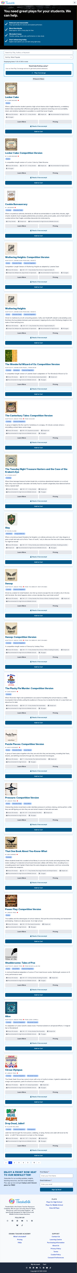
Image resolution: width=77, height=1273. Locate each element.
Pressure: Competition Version (22, 797)
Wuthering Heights (15, 308)
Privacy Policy (56, 1249)
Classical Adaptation (29, 263)
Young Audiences (20, 533)
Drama (8, 103)
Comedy (8, 210)
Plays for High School (54, 1202)
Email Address (46, 1180)
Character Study (18, 210)
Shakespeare (31, 1129)
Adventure (16, 370)
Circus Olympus (13, 1070)
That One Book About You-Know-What (26, 851)
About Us (55, 1246)
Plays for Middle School (54, 1205)
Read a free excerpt (39, 126)
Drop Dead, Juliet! (15, 1123)
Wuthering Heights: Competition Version (27, 257)
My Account (35, 1264)
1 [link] (10, 1162)
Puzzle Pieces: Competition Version (24, 744)
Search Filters (39, 79)
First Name (44, 1172)
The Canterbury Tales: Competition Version (29, 415)
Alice (8, 1016)
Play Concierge (40, 73)
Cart (44, 1264)
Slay (7, 527)
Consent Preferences (56, 1258)
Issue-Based (27, 750)
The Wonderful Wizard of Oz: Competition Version (32, 364)
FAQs (20, 1243)
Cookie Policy (56, 1255)
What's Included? (19, 1236)
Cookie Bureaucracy (16, 204)
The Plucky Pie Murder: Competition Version (29, 688)
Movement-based (33, 1022)
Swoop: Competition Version (20, 637)
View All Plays (54, 1208)
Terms (55, 1252)
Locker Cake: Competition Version (23, 153)
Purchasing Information (55, 1243)
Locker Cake (12, 97)
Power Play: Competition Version (23, 909)
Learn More (21, 122)
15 (34, 1162)
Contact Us (56, 1236)
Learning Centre (56, 1240)
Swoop (9, 583)
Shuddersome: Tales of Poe (20, 962)
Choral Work (27, 803)
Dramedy (8, 857)
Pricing (55, 122)
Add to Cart (38, 131)
